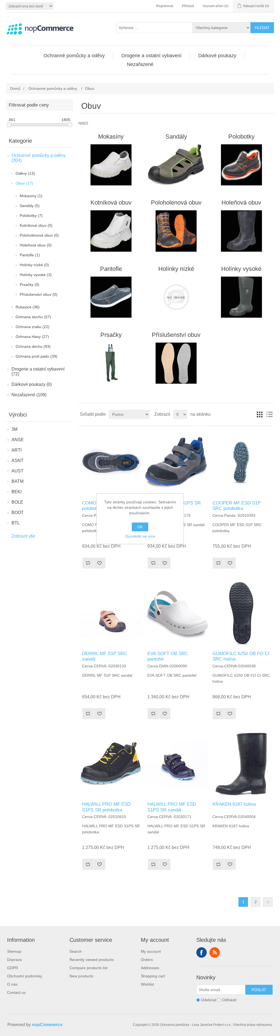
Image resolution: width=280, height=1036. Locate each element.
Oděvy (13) (25, 173)
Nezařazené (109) (28, 394)
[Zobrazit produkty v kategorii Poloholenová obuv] (176, 230)
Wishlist (147, 984)
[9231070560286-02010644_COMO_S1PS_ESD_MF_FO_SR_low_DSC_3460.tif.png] (110, 463)
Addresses (150, 968)
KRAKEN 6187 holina (234, 804)
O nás (12, 984)
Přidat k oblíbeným (99, 563)
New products (81, 976)
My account (151, 951)
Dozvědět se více (140, 536)
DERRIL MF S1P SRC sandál (104, 656)
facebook (201, 952)
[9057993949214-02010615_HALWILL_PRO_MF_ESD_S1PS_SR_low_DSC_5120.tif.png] (110, 764)
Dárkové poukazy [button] (217, 55)
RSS (214, 952)
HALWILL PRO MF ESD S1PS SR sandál (171, 807)
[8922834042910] (176, 613)
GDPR (12, 968)
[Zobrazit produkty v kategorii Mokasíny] (110, 164)
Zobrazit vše (23, 536)
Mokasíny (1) (31, 196)
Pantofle (111, 268)
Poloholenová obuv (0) (39, 235)
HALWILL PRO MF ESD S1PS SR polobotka (106, 807)
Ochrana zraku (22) (32, 327)
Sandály (176, 136)
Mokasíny (111, 136)
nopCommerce (47, 1024)
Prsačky (111, 334)
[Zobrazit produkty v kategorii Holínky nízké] (176, 297)
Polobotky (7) (31, 215)
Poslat (259, 990)
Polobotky (241, 136)
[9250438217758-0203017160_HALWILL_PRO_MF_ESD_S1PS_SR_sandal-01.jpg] (176, 764)
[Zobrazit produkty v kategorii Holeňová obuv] (241, 230)
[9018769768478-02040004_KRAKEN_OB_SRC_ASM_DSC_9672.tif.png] (241, 764)
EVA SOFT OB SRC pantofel (167, 656)
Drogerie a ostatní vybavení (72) (38, 371)
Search (75, 951)
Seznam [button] (269, 414)
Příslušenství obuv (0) (38, 294)
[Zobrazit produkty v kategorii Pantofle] (110, 297)
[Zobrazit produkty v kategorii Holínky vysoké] (241, 297)
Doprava (14, 959)
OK (140, 527)
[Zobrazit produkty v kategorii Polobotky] (241, 164)
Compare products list (88, 968)
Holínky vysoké (241, 268)
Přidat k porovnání (88, 563)
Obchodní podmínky (24, 976)
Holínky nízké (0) (34, 265)
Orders (147, 959)
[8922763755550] (241, 463)
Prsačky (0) (29, 284)
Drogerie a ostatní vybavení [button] (151, 55)
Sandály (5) (30, 205)
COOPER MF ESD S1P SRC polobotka (236, 505)
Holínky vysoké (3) (36, 274)
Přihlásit (188, 6)
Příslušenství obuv (176, 334)
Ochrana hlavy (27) (32, 336)
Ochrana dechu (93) (33, 346)
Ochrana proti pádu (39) (36, 356)
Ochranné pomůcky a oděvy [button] (74, 55)
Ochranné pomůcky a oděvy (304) (38, 158)
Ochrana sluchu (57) (33, 317)
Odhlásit (229, 1000)
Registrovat (164, 6)
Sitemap (14, 951)
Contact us (16, 992)
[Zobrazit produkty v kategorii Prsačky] (110, 363)
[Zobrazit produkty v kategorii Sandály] (176, 164)
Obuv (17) (24, 183)
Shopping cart (153, 976)
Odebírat (208, 1000)
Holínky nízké (176, 268)
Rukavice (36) (28, 307)
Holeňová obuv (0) (36, 245)
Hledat (262, 27)
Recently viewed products (91, 959)
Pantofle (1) (30, 255)
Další (268, 902)
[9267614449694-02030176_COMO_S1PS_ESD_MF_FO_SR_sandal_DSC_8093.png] (176, 463)
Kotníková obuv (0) (36, 225)
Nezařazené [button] (140, 64)
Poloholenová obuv (176, 202)
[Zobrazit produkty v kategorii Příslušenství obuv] (176, 363)
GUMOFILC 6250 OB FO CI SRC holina (240, 656)
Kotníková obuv (111, 202)
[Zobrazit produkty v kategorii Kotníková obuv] (110, 230)
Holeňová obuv (241, 202)
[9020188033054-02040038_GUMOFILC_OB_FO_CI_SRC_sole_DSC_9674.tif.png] (241, 613)
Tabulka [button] (259, 414)
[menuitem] (74, 55)
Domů (15, 88)
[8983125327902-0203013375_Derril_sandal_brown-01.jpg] (110, 613)
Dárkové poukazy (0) (31, 384)
